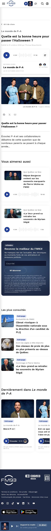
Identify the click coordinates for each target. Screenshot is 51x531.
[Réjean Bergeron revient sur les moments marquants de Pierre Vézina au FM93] (12, 175)
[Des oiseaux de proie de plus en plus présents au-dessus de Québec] (7, 344)
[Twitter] (9, 114)
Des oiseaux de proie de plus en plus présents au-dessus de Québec (32, 349)
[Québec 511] (47, 480)
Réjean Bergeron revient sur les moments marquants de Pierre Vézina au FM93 (34, 181)
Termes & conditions (9, 492)
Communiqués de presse (11, 497)
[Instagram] (8, 503)
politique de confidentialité (23, 290)
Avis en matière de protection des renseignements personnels (27, 283)
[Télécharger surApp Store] (9, 512)
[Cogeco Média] (32, 479)
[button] (12, 526)
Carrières (26, 497)
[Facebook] (4, 114)
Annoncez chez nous (40, 497)
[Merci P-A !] (17, 408)
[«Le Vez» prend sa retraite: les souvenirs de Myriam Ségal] (12, 213)
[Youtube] (34, 503)
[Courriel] (15, 114)
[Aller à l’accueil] (11, 5)
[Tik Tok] (13, 503)
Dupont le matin (27, 525)
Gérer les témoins (8, 494)
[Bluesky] (18, 503)
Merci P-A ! (9, 429)
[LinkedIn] (23, 503)
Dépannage (33, 492)
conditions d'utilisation (11, 291)
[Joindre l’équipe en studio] (36, 4)
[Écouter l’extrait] (6, 55)
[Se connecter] (47, 3)
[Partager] (45, 55)
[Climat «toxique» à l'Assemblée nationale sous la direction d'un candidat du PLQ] (7, 321)
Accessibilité (22, 494)
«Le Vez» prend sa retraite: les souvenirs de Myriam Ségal (31, 369)
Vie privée (23, 492)
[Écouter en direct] (26, 4)
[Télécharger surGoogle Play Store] (29, 512)
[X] (28, 503)
